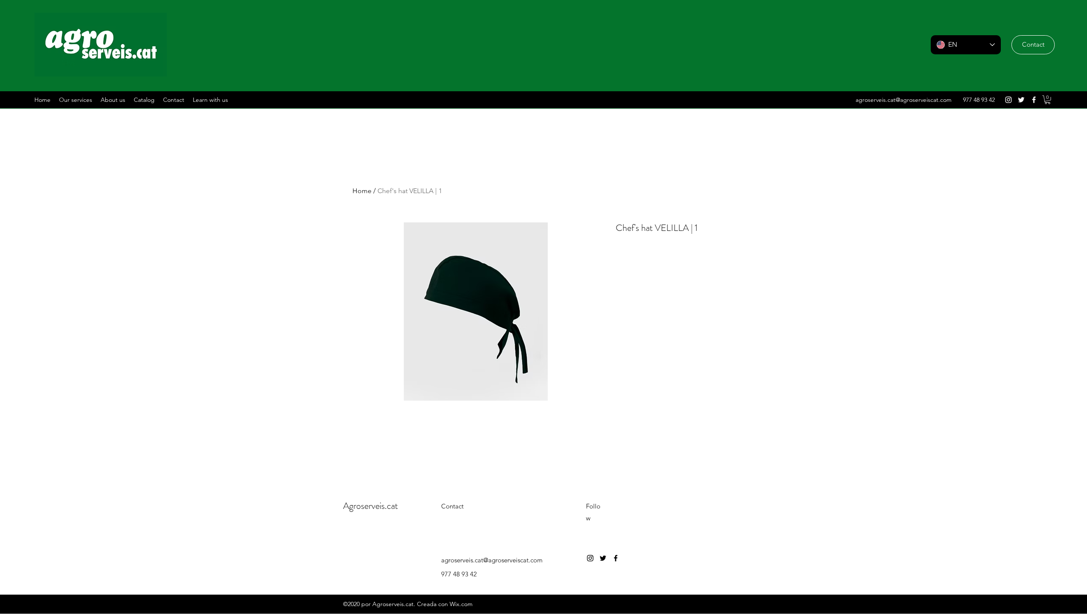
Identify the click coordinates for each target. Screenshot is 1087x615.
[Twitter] (1021, 99)
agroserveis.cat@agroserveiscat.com (904, 100)
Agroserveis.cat (370, 505)
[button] (1033, 44)
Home (362, 191)
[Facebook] (1034, 99)
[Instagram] (1008, 99)
